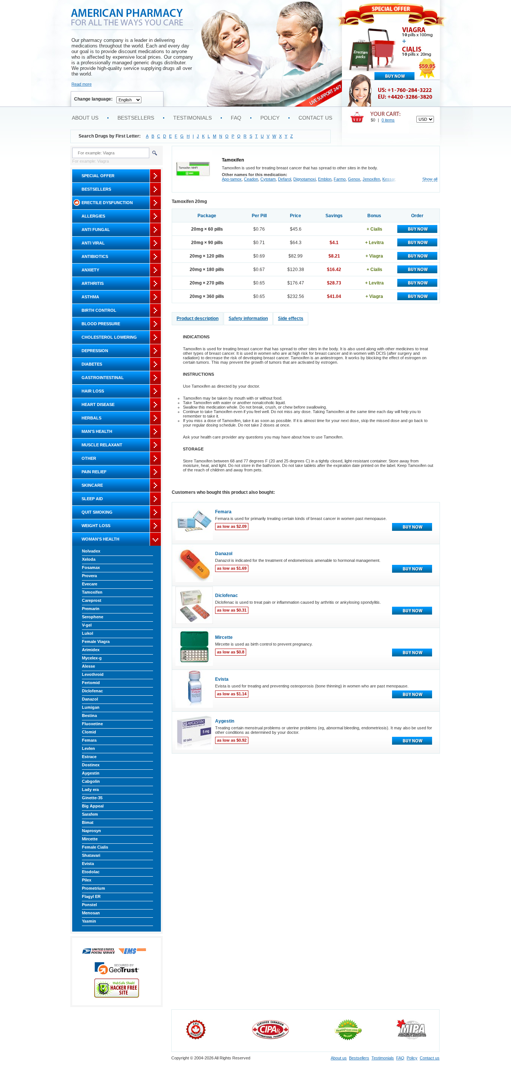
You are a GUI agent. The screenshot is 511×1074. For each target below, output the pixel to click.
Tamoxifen (92, 592)
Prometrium (93, 888)
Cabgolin (91, 781)
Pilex (86, 880)
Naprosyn (91, 830)
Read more (81, 84)
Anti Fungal (96, 229)
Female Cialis (95, 847)
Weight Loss (96, 525)
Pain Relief (94, 472)
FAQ (236, 118)
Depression (95, 350)
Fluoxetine (92, 723)
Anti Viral (93, 243)
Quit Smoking (97, 512)
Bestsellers (135, 118)
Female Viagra (96, 641)
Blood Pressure (101, 323)
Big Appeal (93, 806)
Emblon (324, 179)
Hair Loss (93, 391)
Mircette (90, 839)
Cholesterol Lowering (109, 337)
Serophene (92, 617)
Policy (269, 118)
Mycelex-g (92, 658)
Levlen (88, 748)
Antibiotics (95, 256)
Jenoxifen (371, 179)
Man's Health (97, 431)
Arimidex (91, 649)
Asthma (90, 297)
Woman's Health (100, 539)
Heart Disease (98, 404)
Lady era (90, 789)
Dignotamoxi (304, 179)
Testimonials (192, 118)
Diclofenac (92, 691)
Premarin (91, 608)
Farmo (340, 179)
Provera (89, 575)
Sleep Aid (92, 498)
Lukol (87, 633)
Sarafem (90, 814)
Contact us (315, 118)
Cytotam (268, 179)
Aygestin (91, 773)
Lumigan (91, 707)
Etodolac (91, 872)
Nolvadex (91, 551)
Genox (354, 179)
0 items (388, 120)
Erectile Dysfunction (107, 202)
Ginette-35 (92, 798)
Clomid (89, 732)
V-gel (87, 625)
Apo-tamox (232, 179)
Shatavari (91, 855)
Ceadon (251, 179)
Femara (89, 740)
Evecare (89, 584)
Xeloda (88, 559)
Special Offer (98, 175)
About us (85, 118)
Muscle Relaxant (102, 445)
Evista (88, 863)
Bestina (89, 715)
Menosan (91, 913)
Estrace (89, 756)
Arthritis (93, 283)
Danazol (90, 699)
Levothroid (93, 674)
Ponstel (89, 904)
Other (89, 458)
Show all (429, 179)
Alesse (88, 666)
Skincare (92, 485)
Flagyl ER (91, 896)
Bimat (88, 822)
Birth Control (99, 310)
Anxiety (90, 270)
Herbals (91, 418)
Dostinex (91, 765)
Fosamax (91, 567)
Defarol (284, 179)
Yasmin (89, 921)
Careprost (91, 600)
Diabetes (92, 364)
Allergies (93, 216)
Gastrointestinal (103, 377)
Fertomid (91, 682)
